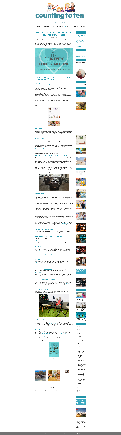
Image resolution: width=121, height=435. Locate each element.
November (79, 337)
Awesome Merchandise (48, 269)
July (78, 343)
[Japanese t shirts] (81, 186)
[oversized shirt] (81, 265)
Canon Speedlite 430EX (66, 223)
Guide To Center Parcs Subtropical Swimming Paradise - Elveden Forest (81, 319)
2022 (77, 332)
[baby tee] (81, 286)
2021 (77, 333)
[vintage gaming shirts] (81, 254)
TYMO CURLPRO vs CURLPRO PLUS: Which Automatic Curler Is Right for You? (81, 299)
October (79, 339)
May (78, 346)
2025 (77, 327)
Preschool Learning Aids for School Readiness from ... (82, 369)
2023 (77, 330)
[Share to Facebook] (68, 361)
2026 (77, 326)
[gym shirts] (81, 231)
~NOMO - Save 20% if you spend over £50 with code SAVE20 (80, 41)
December (79, 336)
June (78, 344)
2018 (77, 388)
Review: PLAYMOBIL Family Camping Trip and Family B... (81, 380)
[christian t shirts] (81, 197)
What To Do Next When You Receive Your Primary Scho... (82, 365)
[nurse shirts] (81, 220)
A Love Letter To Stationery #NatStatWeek (80, 356)
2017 (77, 390)
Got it (83, 433)
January (79, 386)
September (79, 340)
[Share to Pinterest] (72, 361)
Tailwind (68, 285)
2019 (77, 387)
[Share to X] (70, 361)
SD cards (49, 291)
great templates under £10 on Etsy (56, 257)
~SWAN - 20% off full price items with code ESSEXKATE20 (80, 45)
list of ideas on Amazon (68, 232)
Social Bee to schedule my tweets (56, 285)
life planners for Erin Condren (46, 333)
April (78, 347)
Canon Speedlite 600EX (52, 225)
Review (45, 363)
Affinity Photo (59, 166)
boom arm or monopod (52, 323)
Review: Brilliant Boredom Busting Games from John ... (81, 373)
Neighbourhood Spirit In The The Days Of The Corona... (82, 377)
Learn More (79, 433)
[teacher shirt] (81, 208)
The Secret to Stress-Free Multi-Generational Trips (80, 98)
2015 (77, 393)
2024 (77, 329)
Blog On (37, 262)
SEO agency (41, 250)
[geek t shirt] (81, 242)
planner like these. (63, 333)
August (79, 341)
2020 (77, 334)
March (79, 383)
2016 (77, 391)
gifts (42, 363)
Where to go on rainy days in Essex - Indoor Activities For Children (81, 309)
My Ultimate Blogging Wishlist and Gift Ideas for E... (81, 352)
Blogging (39, 363)
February (79, 384)
